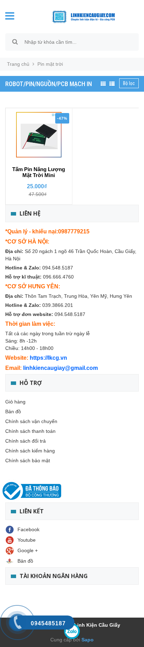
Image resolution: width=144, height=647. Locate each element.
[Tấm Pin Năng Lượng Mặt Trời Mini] (38, 134)
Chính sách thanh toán (30, 431)
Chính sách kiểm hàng (30, 450)
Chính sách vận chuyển (31, 421)
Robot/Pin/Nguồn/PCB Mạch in (48, 83)
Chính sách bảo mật (27, 460)
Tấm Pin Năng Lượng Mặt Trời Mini (38, 172)
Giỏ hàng (15, 402)
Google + (27, 550)
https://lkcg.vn (48, 358)
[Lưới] (103, 84)
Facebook (28, 529)
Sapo (87, 639)
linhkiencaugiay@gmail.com (60, 368)
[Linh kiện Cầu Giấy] (78, 16)
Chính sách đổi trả (25, 441)
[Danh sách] (112, 84)
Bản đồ (13, 411)
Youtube (26, 540)
